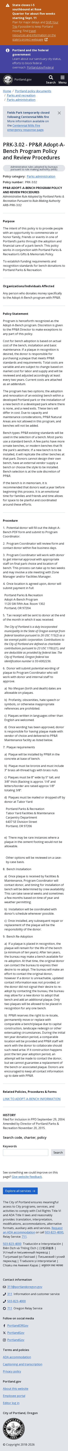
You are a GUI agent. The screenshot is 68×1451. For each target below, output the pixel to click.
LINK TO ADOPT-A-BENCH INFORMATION (32, 1099)
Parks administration (21, 100)
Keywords (10, 1146)
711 (24, 1237)
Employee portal (14, 1396)
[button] (51, 79)
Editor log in (11, 1403)
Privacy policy (12, 1371)
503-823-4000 (54, 1232)
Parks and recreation (21, 95)
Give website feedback (27, 1177)
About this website (15, 1389)
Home (7, 91)
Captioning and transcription (22, 1364)
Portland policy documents (33, 91)
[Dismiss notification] (59, 113)
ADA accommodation (17, 1357)
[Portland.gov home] (17, 80)
